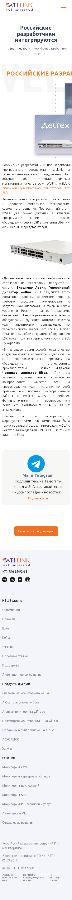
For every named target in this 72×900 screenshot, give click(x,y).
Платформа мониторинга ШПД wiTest (30, 721)
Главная (10, 48)
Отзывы (8, 647)
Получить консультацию (36, 531)
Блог (5, 628)
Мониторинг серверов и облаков (26, 776)
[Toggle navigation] (64, 7)
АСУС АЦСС (10, 739)
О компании (11, 610)
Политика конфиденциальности (33, 877)
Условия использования (9, 877)
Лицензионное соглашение (21, 674)
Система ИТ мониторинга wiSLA (25, 693)
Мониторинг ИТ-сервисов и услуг (26, 804)
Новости (24, 48)
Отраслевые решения (18, 822)
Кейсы (6, 637)
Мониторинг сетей (15, 767)
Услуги (7, 748)
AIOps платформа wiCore (20, 702)
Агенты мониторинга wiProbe (23, 711)
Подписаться (38, 498)
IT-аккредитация (55, 877)
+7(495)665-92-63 (14, 571)
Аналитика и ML (14, 813)
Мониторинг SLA (14, 795)
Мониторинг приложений (20, 785)
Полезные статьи (15, 656)
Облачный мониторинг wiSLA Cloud (28, 730)
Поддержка (10, 665)
